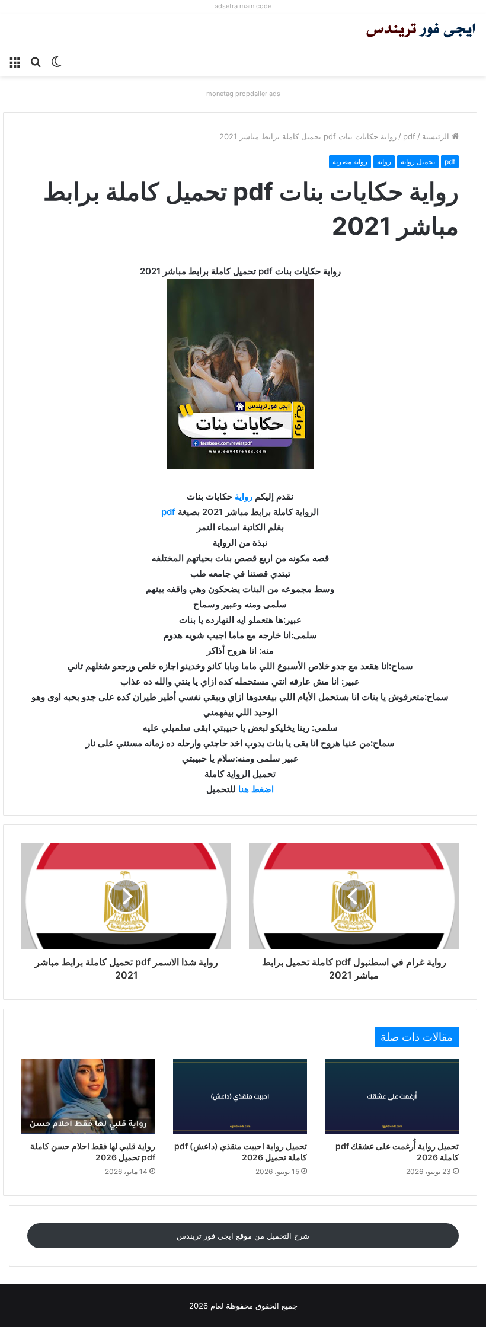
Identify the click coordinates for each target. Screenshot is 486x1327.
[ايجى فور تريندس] (420, 32)
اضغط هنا (256, 789)
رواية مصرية (349, 161)
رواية (384, 161)
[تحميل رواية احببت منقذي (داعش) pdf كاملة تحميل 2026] (240, 1096)
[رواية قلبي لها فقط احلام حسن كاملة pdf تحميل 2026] (88, 1096)
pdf (409, 136)
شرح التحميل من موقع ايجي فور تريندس (243, 1235)
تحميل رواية (418, 161)
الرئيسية (437, 136)
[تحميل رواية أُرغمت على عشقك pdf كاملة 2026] (392, 1096)
